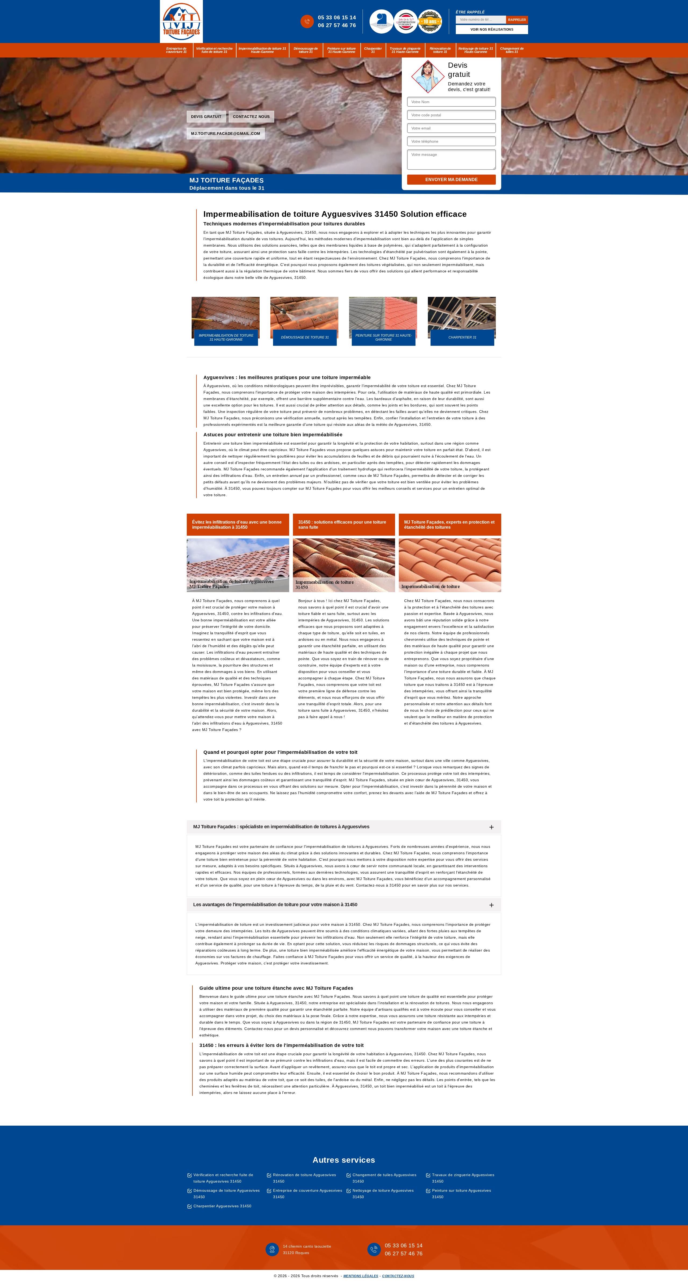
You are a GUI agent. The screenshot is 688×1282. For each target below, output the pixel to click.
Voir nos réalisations (492, 29)
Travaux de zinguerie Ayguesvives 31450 (463, 1178)
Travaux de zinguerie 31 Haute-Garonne (405, 50)
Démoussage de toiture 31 (306, 50)
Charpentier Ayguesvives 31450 (223, 1206)
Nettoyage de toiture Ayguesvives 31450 (383, 1193)
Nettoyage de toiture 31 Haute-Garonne (475, 50)
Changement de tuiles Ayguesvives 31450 (384, 1178)
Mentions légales (360, 1276)
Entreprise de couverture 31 (176, 50)
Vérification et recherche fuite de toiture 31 (214, 50)
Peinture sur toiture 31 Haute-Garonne (341, 50)
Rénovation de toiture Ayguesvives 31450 (304, 1178)
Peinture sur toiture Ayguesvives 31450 (461, 1193)
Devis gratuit (206, 116)
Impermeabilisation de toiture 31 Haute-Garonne (262, 50)
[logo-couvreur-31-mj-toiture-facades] (181, 21)
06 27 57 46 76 (337, 25)
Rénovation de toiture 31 (440, 50)
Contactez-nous (398, 1276)
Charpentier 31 (373, 50)
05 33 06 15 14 (337, 17)
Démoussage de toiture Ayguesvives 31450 (227, 1193)
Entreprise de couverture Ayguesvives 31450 (307, 1193)
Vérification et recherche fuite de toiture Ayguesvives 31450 (223, 1178)
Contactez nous (251, 116)
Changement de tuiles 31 (512, 50)
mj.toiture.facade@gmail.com (225, 133)
